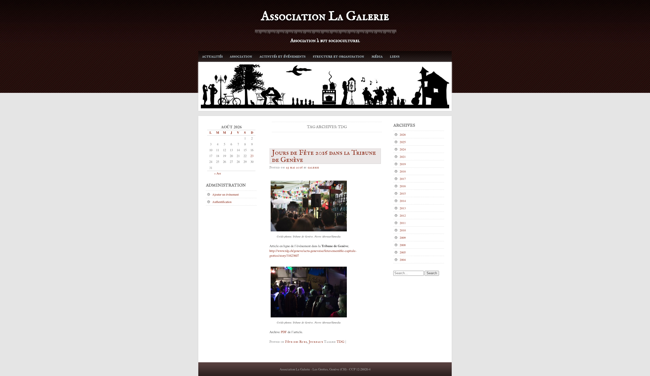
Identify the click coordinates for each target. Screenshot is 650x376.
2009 (403, 237)
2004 (403, 260)
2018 (403, 171)
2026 (403, 134)
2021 (403, 157)
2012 (403, 215)
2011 (403, 223)
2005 (403, 252)
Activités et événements (282, 56)
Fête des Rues (296, 342)
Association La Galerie (325, 17)
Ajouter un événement (225, 194)
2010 (403, 230)
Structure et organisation (338, 56)
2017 (403, 179)
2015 (403, 193)
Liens (394, 56)
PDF (284, 332)
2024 (403, 149)
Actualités (212, 56)
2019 (403, 164)
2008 (403, 245)
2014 (403, 201)
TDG (341, 342)
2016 (403, 186)
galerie (313, 167)
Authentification (222, 202)
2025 (403, 142)
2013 (403, 208)
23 (251, 155)
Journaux (316, 342)
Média (377, 56)
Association (241, 56)
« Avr (217, 173)
